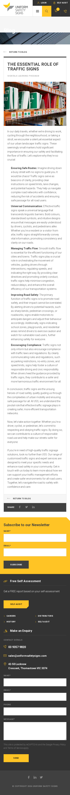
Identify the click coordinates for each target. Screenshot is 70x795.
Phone (7, 705)
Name (7, 531)
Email (7, 546)
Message (9, 719)
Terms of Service (15, 748)
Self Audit (16, 604)
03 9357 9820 (17, 647)
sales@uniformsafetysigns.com (27, 655)
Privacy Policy (59, 744)
